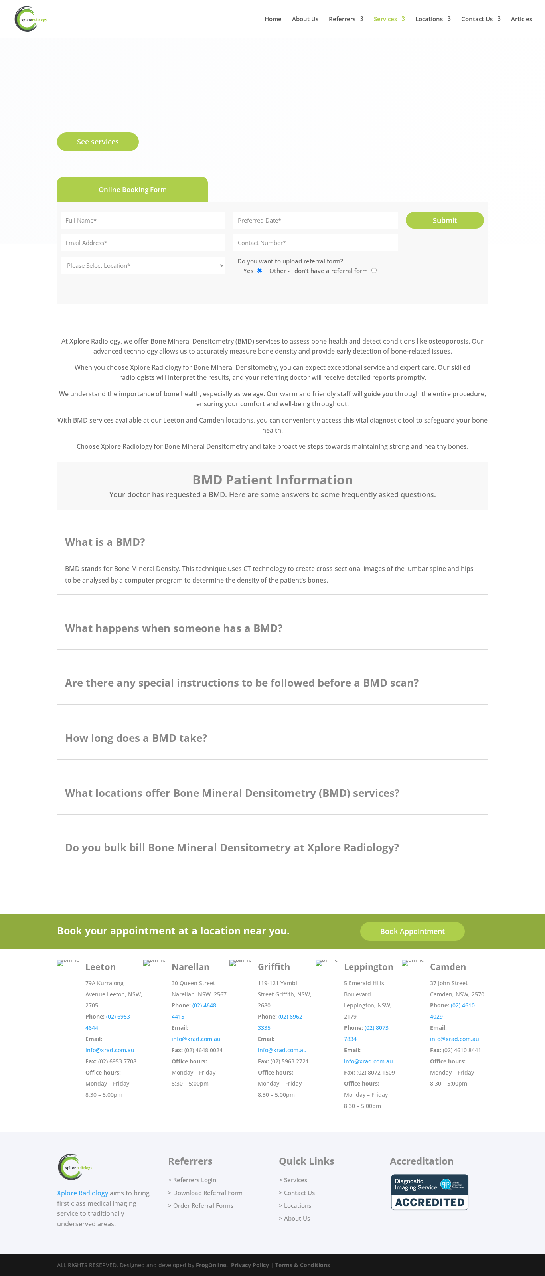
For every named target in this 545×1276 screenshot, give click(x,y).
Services (385, 19)
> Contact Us (297, 1193)
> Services (293, 1180)
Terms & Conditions (302, 1265)
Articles (521, 19)
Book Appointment (412, 931)
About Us (305, 19)
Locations (429, 19)
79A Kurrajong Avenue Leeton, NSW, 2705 (113, 994)
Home (273, 19)
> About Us (294, 1218)
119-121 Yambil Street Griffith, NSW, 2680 (285, 994)
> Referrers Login (192, 1180)
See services (98, 141)
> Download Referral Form (205, 1193)
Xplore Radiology (82, 1193)
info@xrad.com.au (109, 1050)
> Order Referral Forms (200, 1205)
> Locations (295, 1205)
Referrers (342, 19)
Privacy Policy (250, 1265)
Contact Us (477, 19)
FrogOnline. (212, 1265)
